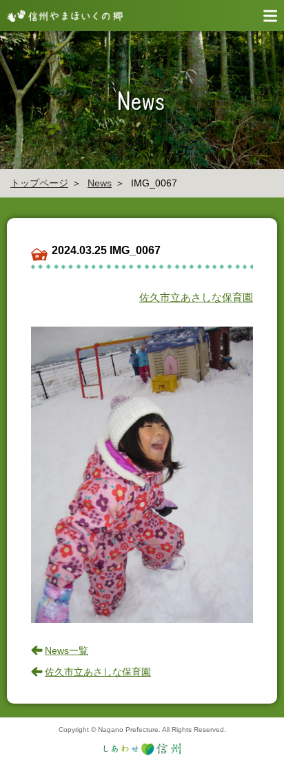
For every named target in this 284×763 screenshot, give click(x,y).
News (100, 183)
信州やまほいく (62, 15)
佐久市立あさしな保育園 (196, 297)
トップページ (39, 183)
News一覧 (66, 650)
